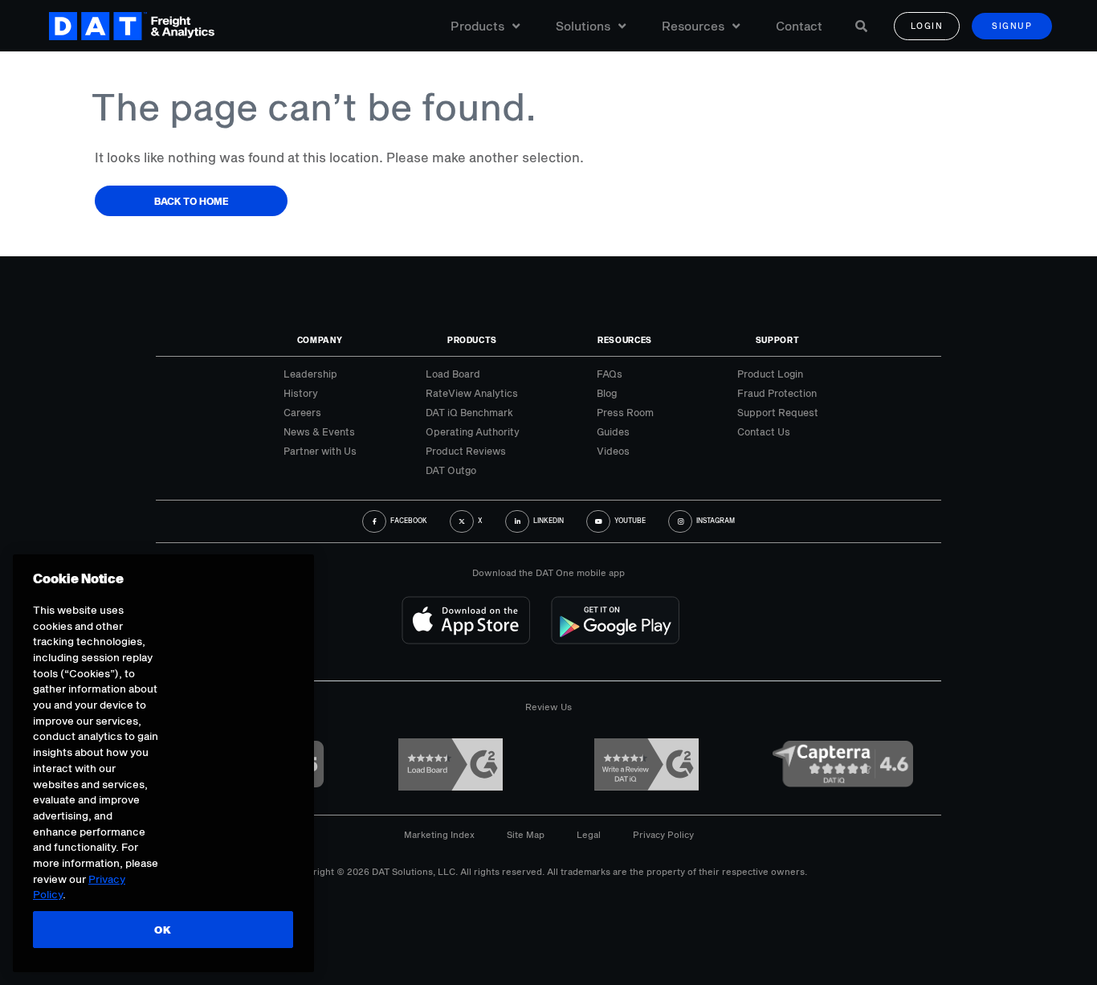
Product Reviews (466, 450)
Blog (607, 392)
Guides (613, 431)
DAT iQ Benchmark (469, 412)
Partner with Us (320, 450)
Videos (613, 450)
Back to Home (191, 200)
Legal (589, 834)
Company (320, 340)
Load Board (453, 373)
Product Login (770, 373)
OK (162, 929)
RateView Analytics (472, 392)
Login (927, 26)
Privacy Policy (663, 834)
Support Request (777, 412)
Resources (693, 25)
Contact (799, 25)
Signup (1012, 26)
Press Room (625, 412)
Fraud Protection (777, 392)
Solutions (583, 25)
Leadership (310, 373)
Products (477, 25)
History (300, 392)
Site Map (525, 834)
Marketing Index (439, 834)
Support (778, 340)
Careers (302, 412)
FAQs (609, 373)
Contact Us (763, 431)
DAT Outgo (451, 470)
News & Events (319, 431)
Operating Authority (473, 431)
